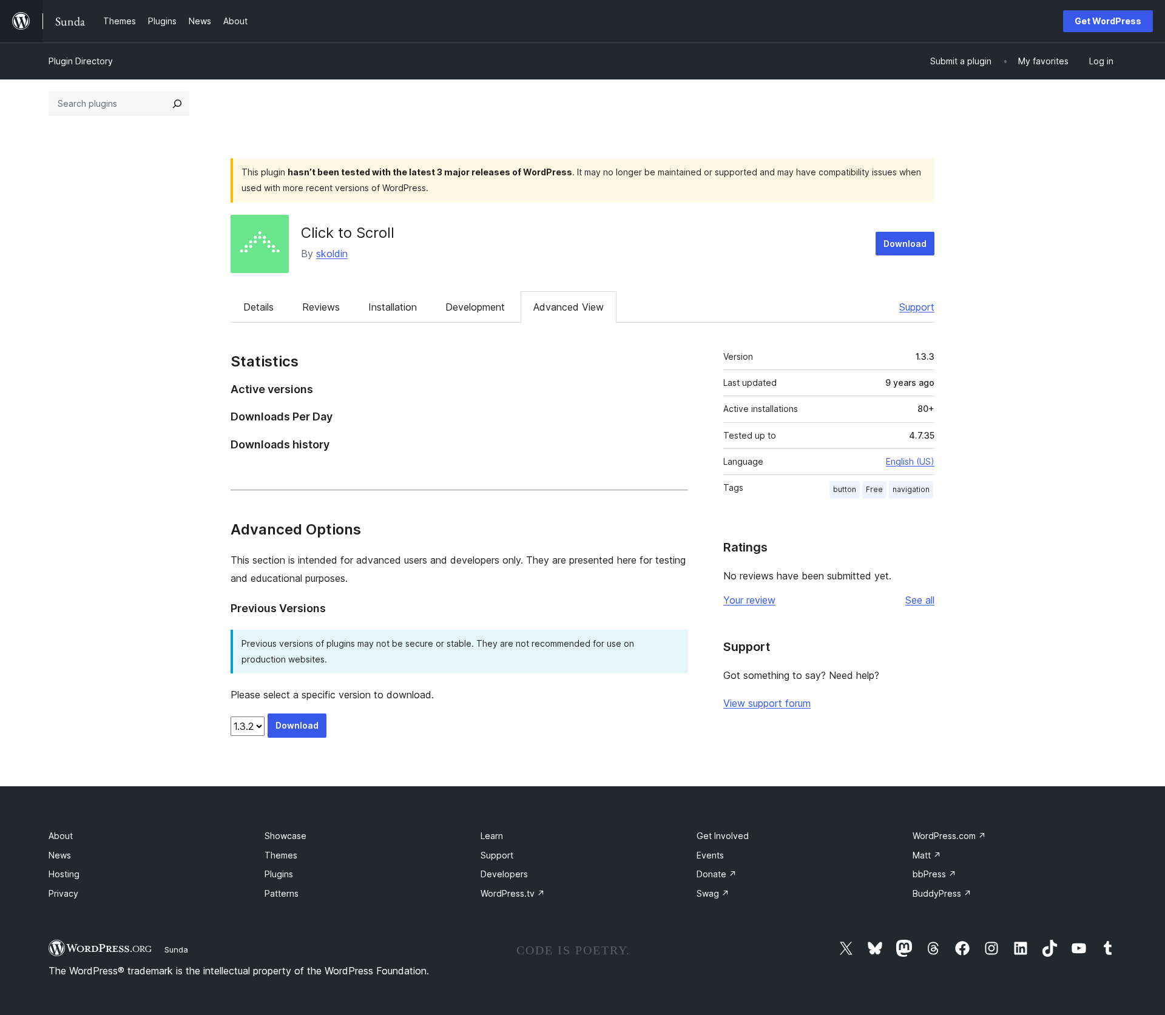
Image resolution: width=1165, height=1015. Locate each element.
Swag (713, 893)
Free (874, 489)
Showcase (285, 836)
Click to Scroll (347, 232)
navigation (911, 489)
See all (919, 600)
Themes (281, 855)
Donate (717, 874)
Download (905, 243)
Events (710, 855)
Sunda (176, 949)
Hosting (64, 874)
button (844, 489)
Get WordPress (1108, 21)
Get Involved (723, 836)
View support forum (767, 703)
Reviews (321, 307)
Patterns (282, 893)
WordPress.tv (513, 893)
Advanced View (568, 307)
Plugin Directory (81, 61)
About (61, 836)
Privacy (63, 893)
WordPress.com (949, 836)
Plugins (279, 874)
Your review (749, 600)
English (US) (910, 461)
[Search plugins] (177, 104)
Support (916, 307)
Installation (392, 307)
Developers (504, 874)
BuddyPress (942, 893)
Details (258, 307)
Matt (927, 855)
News (60, 855)
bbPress (934, 874)
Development (475, 307)
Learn (492, 836)
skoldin (332, 254)
